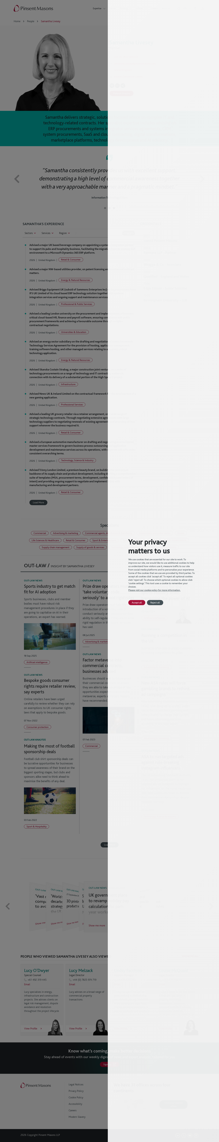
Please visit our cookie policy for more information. (154, 590)
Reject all (155, 602)
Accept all (137, 602)
